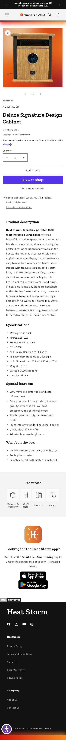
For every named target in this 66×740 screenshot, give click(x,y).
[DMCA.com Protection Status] (33, 600)
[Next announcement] (59, 4)
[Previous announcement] (6, 4)
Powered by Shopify (42, 728)
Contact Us (13, 707)
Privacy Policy (14, 646)
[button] (7, 15)
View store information (19, 207)
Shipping (6, 134)
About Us (12, 699)
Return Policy (14, 677)
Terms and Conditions (19, 654)
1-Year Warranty (16, 669)
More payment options (33, 188)
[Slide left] (25, 94)
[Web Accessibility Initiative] (6, 729)
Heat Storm (27, 728)
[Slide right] (41, 94)
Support (11, 662)
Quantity (7, 150)
